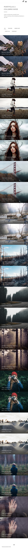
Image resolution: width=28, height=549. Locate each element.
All (5, 28)
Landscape (17, 28)
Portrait (14, 31)
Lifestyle (7, 31)
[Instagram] (14, 544)
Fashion (10, 28)
